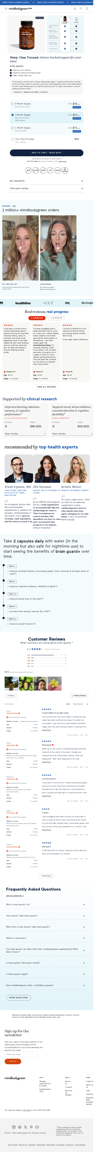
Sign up (13, 1061)
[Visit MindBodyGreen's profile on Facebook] (19, 1127)
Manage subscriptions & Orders (45, 1084)
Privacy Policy (40, 1145)
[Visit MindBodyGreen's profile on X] (25, 1127)
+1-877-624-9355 (43, 1110)
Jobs (88, 1091)
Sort (68, 704)
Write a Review (81, 696)
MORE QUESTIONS (18, 998)
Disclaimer (31, 1145)
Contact (68, 1087)
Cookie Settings (80, 1145)
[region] (33, 684)
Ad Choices (69, 1145)
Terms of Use (22, 1145)
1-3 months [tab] (37, 318)
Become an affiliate (68, 1093)
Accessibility (60, 1145)
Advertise (90, 1094)
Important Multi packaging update (90, 1101)
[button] (86, 8)
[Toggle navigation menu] (6, 8)
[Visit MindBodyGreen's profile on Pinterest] (31, 1127)
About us (67, 1083)
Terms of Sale (12, 1145)
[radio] (46, 105)
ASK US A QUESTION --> (15, 896)
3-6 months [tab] (56, 318)
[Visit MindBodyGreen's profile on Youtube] (37, 1127)
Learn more (62, 161)
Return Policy (51, 1145)
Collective (90, 1081)
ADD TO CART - (47, 153)
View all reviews (46, 387)
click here (26, 1110)
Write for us (89, 1086)
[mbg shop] (20, 8)
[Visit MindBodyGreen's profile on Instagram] (14, 1127)
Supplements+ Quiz (45, 1090)
